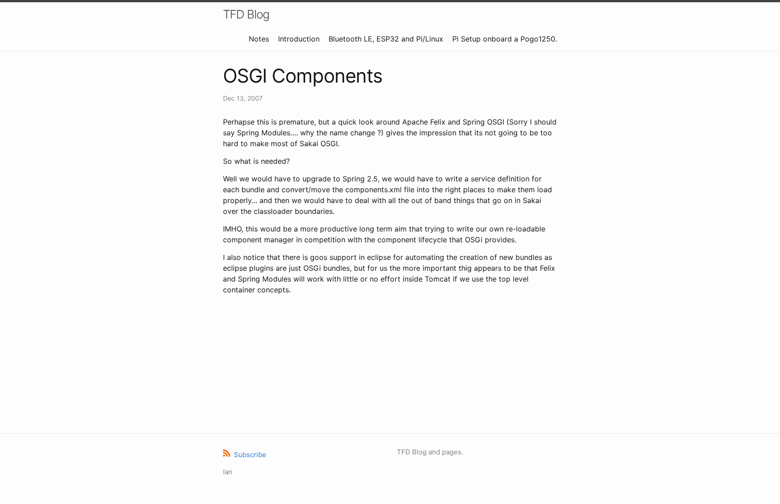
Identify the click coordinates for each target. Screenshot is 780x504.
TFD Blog (246, 14)
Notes (259, 38)
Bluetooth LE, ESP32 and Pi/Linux (386, 38)
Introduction (299, 38)
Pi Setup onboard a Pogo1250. (504, 38)
